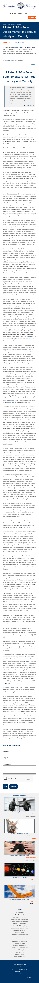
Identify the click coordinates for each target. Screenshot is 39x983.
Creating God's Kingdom (19, 877)
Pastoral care (19, 939)
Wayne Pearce (19, 42)
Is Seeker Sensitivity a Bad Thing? (19, 899)
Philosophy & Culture (19, 956)
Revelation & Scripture (19, 917)
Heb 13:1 (19, 621)
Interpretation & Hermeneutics (19, 919)
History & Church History (19, 945)
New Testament (12, 24)
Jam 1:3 (20, 516)
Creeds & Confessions (19, 923)
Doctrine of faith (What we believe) (19, 921)
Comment (7, 764)
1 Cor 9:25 (31, 413)
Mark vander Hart (31, 882)
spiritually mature (18, 47)
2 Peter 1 (30, 47)
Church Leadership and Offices (19, 934)
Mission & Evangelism (20, 950)
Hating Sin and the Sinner (19, 833)
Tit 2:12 (8, 464)
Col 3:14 (28, 661)
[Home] (19, 5)
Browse (13, 13)
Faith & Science (19, 954)
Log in (20, 13)
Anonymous (24, 974)
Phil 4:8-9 (32, 336)
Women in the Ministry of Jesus (19, 855)
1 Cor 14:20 (20, 387)
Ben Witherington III (31, 860)
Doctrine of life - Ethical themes (19, 928)
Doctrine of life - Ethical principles (19, 925)
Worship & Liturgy (19, 932)
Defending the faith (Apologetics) (19, 947)
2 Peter (19, 24)
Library (4, 24)
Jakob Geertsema (31, 836)
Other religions (20, 952)
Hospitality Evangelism (19, 812)
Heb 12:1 (11, 488)
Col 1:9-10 (11, 400)
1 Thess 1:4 (24, 507)
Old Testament (19, 912)
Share (33, 64)
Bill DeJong (33, 904)
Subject (5, 758)
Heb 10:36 (27, 527)
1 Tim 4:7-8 (16, 582)
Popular (6, 42)
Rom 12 (30, 617)
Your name (6, 751)
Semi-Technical (31, 857)
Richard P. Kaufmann (30, 816)
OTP (26, 13)
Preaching (19, 936)
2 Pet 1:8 (13, 711)
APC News (11, 60)
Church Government (19, 943)
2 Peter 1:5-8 (29, 105)
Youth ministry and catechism (19, 941)
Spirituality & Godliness (19, 930)
